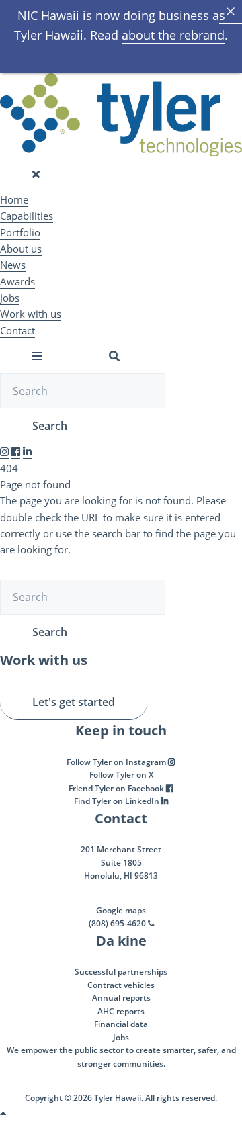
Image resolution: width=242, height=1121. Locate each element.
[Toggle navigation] (36, 173)
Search (49, 425)
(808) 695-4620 (118, 923)
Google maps (121, 910)
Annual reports (121, 997)
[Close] (230, 12)
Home (14, 199)
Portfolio (20, 232)
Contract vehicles (121, 985)
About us (21, 248)
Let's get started (73, 701)
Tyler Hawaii (117, 1098)
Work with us (30, 313)
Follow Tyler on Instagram (117, 762)
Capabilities (26, 215)
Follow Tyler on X (121, 774)
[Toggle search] (114, 356)
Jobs (9, 297)
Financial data (121, 1024)
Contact (17, 330)
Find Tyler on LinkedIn (117, 801)
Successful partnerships (121, 971)
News (13, 264)
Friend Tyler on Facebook (117, 788)
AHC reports (121, 1011)
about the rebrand (173, 35)
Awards (17, 281)
